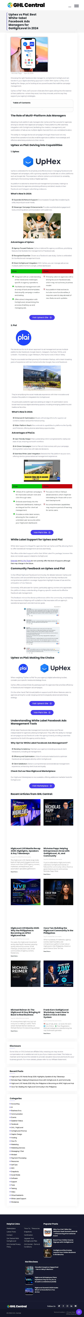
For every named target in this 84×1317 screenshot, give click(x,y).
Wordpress (15, 1202)
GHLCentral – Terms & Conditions (32, 1245)
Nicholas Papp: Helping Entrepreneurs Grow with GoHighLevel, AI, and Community (57, 852)
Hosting (14, 1138)
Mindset (14, 1155)
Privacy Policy (71, 1312)
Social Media (15, 1175)
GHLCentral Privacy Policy (14, 1245)
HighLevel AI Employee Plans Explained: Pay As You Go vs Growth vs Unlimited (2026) (46, 1279)
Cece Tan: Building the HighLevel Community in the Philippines (58, 930)
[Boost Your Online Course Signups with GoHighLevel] (48, 1243)
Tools (13, 1185)
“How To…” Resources (32, 1228)
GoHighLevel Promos (19, 1131)
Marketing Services (18, 1148)
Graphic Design (16, 1134)
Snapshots (15, 1171)
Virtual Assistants (17, 1195)
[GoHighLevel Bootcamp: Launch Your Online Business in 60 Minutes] (48, 1253)
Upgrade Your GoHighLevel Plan (30, 1240)
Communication (17, 1114)
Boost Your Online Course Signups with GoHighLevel (63, 1241)
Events (13, 1117)
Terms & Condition (59, 1312)
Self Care (14, 1165)
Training (14, 1188)
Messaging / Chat (17, 1151)
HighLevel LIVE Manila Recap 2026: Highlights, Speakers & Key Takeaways (25, 851)
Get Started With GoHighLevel (13, 1240)
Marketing (15, 1144)
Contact (9, 1235)
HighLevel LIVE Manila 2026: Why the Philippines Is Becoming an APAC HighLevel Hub (25, 932)
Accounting (15, 1104)
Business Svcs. (16, 1111)
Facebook (14, 1124)
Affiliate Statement (59, 1059)
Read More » (14, 872)
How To (14, 1141)
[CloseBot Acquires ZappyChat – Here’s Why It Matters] (29, 1270)
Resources (15, 1161)
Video (13, 1192)
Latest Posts (11, 1232)
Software (14, 1178)
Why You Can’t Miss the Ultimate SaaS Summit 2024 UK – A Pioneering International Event (65, 1232)
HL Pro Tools (26, 561)
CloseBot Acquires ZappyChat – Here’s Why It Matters (46, 1268)
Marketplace (11, 1228)
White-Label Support (18, 1199)
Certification (28, 1235)
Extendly (14, 561)
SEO (12, 1168)
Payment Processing (18, 1158)
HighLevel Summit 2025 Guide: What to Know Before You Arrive (46, 1290)
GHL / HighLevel (17, 1127)
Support (14, 1182)
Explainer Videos (17, 1121)
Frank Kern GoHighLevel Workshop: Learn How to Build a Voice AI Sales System (56, 1013)
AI (12, 1107)
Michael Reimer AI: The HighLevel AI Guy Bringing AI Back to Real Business (25, 1012)
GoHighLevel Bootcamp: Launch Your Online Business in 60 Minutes (64, 1252)
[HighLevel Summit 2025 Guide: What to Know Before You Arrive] (29, 1291)
